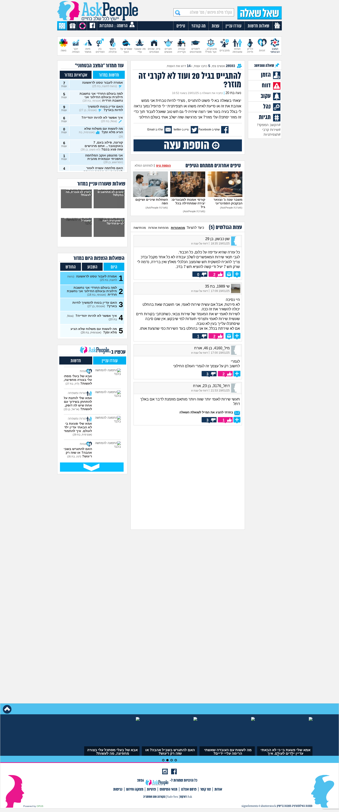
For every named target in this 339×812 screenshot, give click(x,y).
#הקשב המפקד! (268, 125)
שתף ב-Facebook (209, 129)
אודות (218, 789)
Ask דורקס (186, 797)
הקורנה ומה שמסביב (154, 797)
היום (114, 267)
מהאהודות (178, 227)
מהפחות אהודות (158, 227)
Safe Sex (172, 797)
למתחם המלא (144, 165)
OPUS (40, 806)
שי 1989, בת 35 (217, 286)
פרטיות (151, 789)
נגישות (117, 789)
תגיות (265, 117)
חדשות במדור (109, 75)
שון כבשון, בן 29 (217, 239)
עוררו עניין (110, 361)
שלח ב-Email (155, 129)
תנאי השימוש (168, 789)
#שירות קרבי (271, 130)
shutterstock (268, 806)
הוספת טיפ (163, 165)
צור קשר (205, 789)
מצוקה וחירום (134, 789)
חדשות (76, 361)
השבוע (92, 267)
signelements (249, 806)
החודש (70, 267)
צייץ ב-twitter (181, 129)
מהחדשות (140, 227)
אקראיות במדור (75, 75)
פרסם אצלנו (188, 789)
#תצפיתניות (272, 134)
